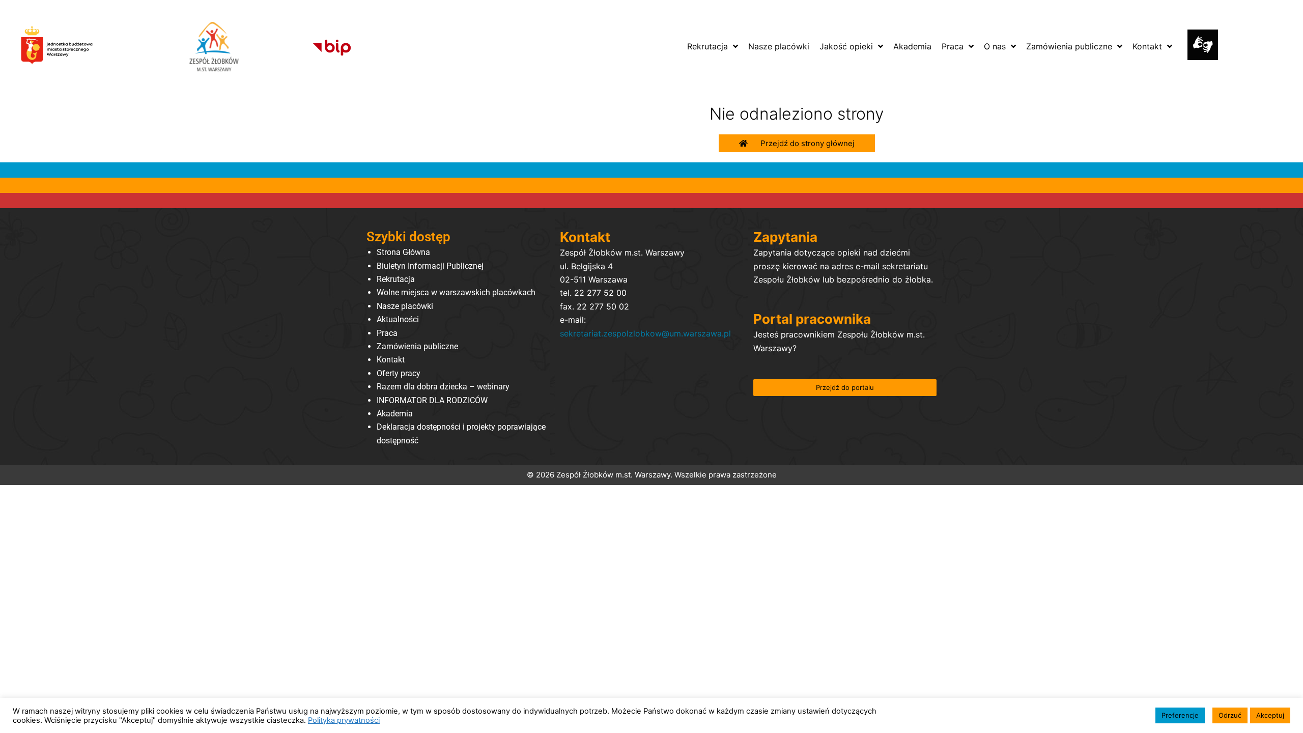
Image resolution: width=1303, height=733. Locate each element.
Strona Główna (403, 252)
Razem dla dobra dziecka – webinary (443, 386)
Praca (387, 333)
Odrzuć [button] (1230, 715)
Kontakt (391, 359)
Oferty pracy (398, 373)
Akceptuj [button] (1270, 715)
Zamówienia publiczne (417, 346)
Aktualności (398, 319)
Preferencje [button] (1180, 715)
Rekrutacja (396, 279)
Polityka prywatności (344, 720)
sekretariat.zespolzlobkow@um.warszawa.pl (645, 333)
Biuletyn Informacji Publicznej (430, 266)
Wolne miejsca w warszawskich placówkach (456, 292)
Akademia (395, 413)
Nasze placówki (405, 306)
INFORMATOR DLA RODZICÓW (432, 400)
